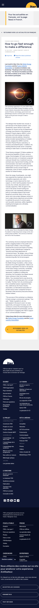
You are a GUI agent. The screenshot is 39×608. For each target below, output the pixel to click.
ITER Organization (8, 388)
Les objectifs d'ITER (25, 400)
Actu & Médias (25, 418)
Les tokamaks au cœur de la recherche (26, 404)
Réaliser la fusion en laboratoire (26, 390)
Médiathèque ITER (25, 455)
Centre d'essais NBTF (9, 432)
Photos (22, 446)
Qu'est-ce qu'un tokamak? (8, 474)
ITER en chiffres (24, 529)
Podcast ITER (24, 441)
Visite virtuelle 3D (25, 452)
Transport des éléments (7, 487)
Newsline (22, 426)
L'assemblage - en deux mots (8, 438)
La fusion (23, 382)
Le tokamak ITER (8, 478)
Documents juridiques (6, 405)
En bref (6, 382)
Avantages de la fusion (24, 394)
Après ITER (23, 408)
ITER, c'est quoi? (8, 385)
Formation (6, 546)
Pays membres (7, 390)
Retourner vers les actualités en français (19, 32)
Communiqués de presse (25, 535)
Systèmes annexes (8, 481)
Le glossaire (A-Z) (25, 410)
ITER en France (7, 396)
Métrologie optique (8, 458)
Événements (23, 432)
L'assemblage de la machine (9, 443)
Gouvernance (7, 393)
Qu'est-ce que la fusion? (25, 385)
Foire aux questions (9, 402)
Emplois (5, 526)
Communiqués (24, 435)
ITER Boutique (7, 540)
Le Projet (6, 418)
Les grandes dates (8, 463)
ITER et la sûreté (8, 491)
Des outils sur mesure (9, 455)
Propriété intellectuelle (23, 560)
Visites (5, 409)
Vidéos (22, 449)
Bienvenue (23, 526)
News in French (15, 20)
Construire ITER (7, 424)
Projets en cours (8, 426)
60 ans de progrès (25, 398)
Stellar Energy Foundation (16, 318)
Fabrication (6, 484)
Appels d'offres (24, 556)
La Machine (7, 471)
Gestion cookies (7, 559)
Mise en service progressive (8, 451)
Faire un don (7, 538)
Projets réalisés (7, 429)
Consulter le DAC (8, 494)
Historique (6, 399)
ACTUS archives (24, 429)
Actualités (22, 424)
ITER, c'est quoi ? (8, 529)
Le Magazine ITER (25, 438)
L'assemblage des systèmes (8, 447)
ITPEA (5, 556)
